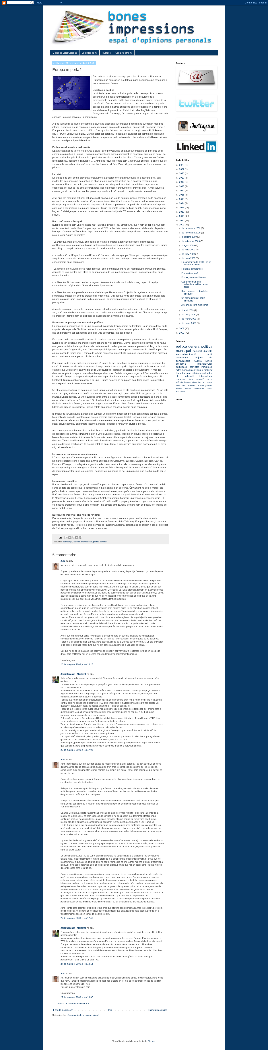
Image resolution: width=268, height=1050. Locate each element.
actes (178, 370)
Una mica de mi (89, 53)
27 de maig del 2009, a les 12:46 (77, 918)
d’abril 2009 (188, 310)
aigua (194, 382)
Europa (76, 542)
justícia (208, 361)
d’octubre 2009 (189, 237)
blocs (190, 379)
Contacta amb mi (123, 53)
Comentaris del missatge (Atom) (83, 1015)
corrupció (200, 379)
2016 (182, 195)
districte (207, 350)
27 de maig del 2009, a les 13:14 (77, 964)
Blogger (151, 1041)
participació (181, 367)
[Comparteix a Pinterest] (80, 537)
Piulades (106, 53)
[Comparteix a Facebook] (76, 537)
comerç (209, 382)
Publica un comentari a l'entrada (73, 1003)
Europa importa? (189, 273)
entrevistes (199, 388)
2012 (182, 212)
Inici (110, 1010)
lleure (179, 373)
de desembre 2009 (191, 228)
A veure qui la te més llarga (194, 305)
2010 (182, 220)
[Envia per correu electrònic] (66, 537)
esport (209, 379)
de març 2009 (189, 314)
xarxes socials (183, 388)
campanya (67, 542)
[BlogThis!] (69, 537)
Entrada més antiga (157, 1010)
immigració (206, 367)
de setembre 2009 (191, 241)
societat (197, 350)
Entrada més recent (63, 1010)
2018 (182, 186)
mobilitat (208, 370)
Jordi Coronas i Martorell (73, 674)
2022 (182, 169)
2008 (182, 328)
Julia (63, 561)
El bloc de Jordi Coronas (65, 53)
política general (99, 542)
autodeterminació (186, 354)
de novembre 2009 (191, 232)
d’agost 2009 (188, 245)
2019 (182, 182)
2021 (182, 173)
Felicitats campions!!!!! (192, 269)
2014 (182, 203)
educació (189, 376)
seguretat (180, 379)
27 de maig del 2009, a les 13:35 (77, 997)
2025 (182, 165)
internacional (86, 542)
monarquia (180, 392)
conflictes (194, 367)
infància (179, 382)
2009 (182, 224)
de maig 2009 (189, 258)
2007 (182, 333)
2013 (182, 207)
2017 (182, 190)
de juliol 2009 (189, 249)
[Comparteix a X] (73, 537)
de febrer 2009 (189, 319)
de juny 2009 (188, 254)
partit (209, 354)
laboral (201, 382)
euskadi (202, 373)
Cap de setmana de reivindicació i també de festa (194, 284)
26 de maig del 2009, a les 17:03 (77, 750)
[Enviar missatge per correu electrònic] (60, 537)
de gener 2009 (189, 323)
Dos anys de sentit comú (193, 277)
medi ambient (188, 370)
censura (200, 385)
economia (181, 364)
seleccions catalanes (185, 385)
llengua (199, 370)
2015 (182, 199)
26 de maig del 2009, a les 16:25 (77, 664)
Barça (209, 389)
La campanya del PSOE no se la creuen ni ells (196, 263)
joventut (208, 385)
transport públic (190, 373)
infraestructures (204, 364)
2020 (182, 178)
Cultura (198, 361)
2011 (182, 216)
